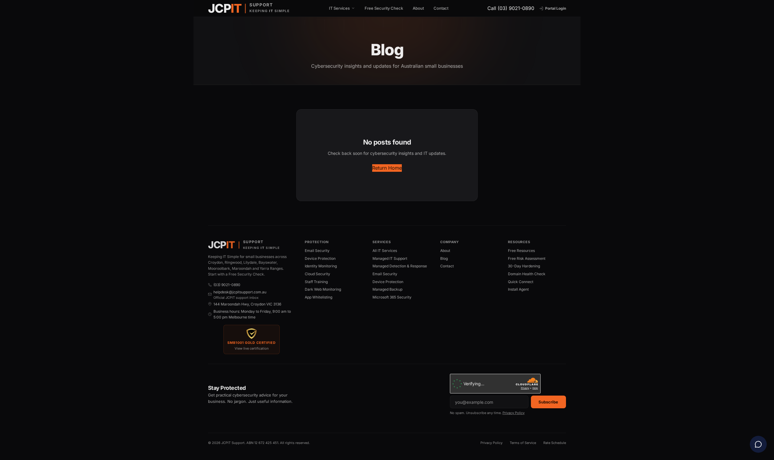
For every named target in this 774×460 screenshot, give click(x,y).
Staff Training (316, 281)
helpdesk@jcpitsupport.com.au (239, 292)
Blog (444, 258)
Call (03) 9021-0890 (510, 8)
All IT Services (384, 250)
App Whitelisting (318, 297)
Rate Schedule (554, 443)
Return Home (387, 168)
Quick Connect (520, 281)
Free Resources (521, 250)
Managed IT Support (389, 258)
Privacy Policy (513, 413)
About (418, 8)
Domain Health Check (526, 274)
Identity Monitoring (321, 266)
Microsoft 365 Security (391, 297)
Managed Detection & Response (399, 266)
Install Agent (518, 289)
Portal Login (555, 8)
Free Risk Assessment (526, 258)
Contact (441, 8)
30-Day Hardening (524, 266)
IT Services (339, 8)
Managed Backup (387, 289)
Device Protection (320, 258)
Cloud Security (317, 274)
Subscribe (548, 402)
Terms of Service (523, 443)
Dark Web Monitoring (323, 289)
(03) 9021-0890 (226, 284)
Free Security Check (384, 8)
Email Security (317, 250)
